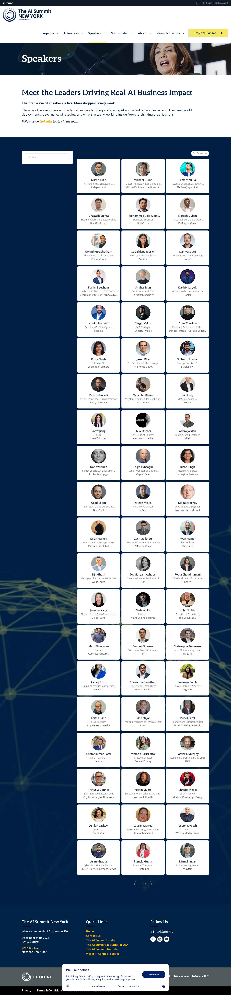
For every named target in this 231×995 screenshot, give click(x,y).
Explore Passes (205, 33)
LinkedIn (46, 121)
